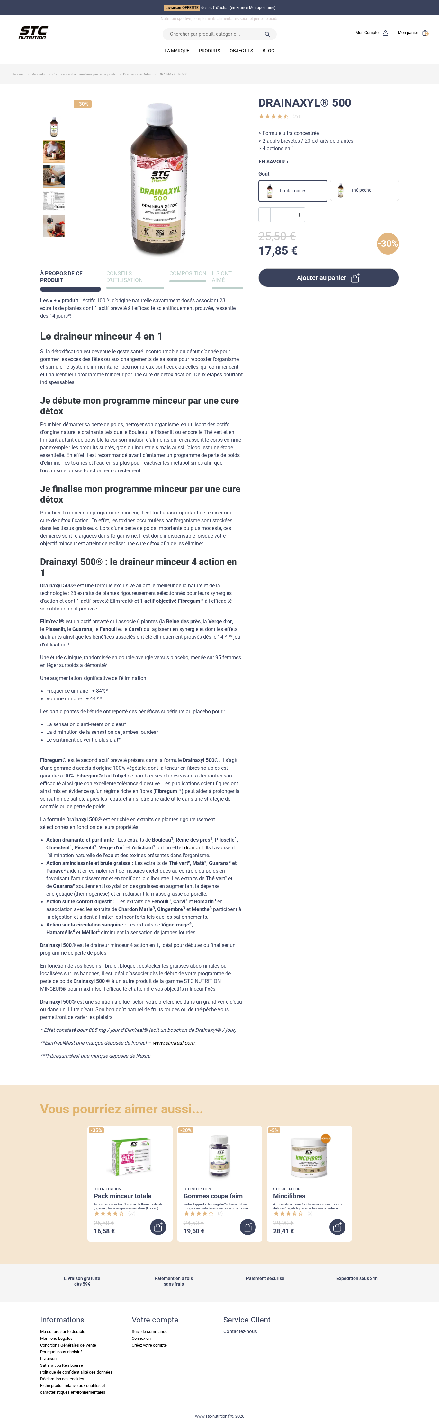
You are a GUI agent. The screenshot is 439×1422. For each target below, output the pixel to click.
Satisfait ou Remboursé (61, 1365)
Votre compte (155, 1319)
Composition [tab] (187, 273)
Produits (209, 50)
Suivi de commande (149, 1331)
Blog (268, 50)
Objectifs (241, 50)
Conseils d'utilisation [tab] (124, 276)
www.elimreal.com (173, 1043)
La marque (177, 50)
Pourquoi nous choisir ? (61, 1351)
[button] (371, 32)
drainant (193, 848)
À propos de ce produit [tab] (61, 276)
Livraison (48, 1358)
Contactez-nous (240, 1331)
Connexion (141, 1338)
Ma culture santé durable (62, 1331)
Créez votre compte (149, 1345)
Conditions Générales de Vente (68, 1345)
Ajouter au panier (321, 277)
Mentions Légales (56, 1338)
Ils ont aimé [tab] (222, 276)
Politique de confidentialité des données (76, 1372)
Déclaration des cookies (62, 1378)
